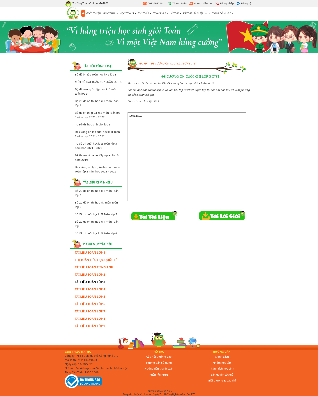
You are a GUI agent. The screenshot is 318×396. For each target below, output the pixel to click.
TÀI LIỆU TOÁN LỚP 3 (90, 282)
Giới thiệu (93, 13)
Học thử (109, 13)
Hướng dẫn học (203, 3)
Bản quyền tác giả (222, 374)
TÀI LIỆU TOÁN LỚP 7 (90, 311)
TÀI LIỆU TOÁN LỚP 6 (90, 304)
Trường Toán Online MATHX (90, 3)
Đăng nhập (227, 3)
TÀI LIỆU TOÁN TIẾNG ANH (94, 267)
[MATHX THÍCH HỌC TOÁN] (73, 14)
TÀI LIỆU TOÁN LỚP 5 (90, 297)
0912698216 (155, 3)
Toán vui (159, 13)
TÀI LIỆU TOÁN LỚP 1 (90, 253)
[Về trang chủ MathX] (83, 13)
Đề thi (187, 13)
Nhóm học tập (222, 362)
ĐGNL (231, 13)
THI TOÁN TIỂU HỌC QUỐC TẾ (96, 260)
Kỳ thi (174, 13)
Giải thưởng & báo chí (222, 380)
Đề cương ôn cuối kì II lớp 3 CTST (174, 63)
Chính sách (222, 356)
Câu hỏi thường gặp (159, 356)
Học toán (127, 13)
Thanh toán (179, 3)
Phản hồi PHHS (159, 374)
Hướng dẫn (217, 13)
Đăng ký (246, 3)
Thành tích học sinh (221, 368)
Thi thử (143, 13)
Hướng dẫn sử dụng (159, 362)
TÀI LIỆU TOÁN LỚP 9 (90, 326)
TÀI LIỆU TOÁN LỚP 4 (90, 289)
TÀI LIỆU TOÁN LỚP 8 (90, 319)
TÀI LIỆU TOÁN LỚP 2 (90, 275)
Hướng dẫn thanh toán (158, 368)
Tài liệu (199, 13)
